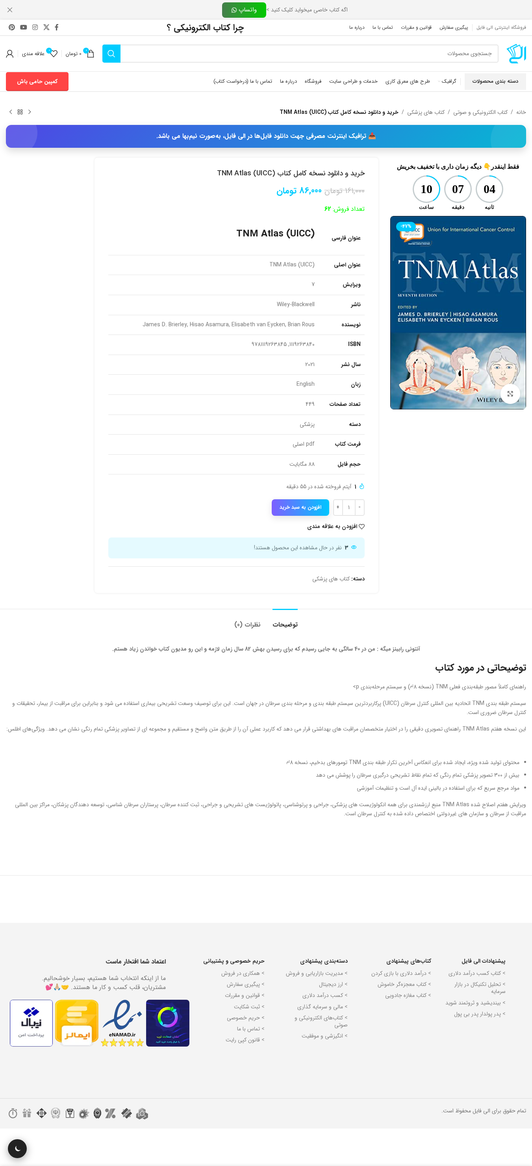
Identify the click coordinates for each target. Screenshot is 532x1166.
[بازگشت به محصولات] (20, 112)
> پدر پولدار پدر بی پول (480, 1014)
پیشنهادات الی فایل (484, 961)
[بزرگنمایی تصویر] (510, 394)
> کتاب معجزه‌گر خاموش (404, 984)
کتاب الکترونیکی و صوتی (480, 112)
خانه (521, 112)
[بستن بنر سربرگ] (10, 10)
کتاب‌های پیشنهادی (408, 961)
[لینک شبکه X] (46, 27)
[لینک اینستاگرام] (35, 27)
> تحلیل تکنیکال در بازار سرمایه (480, 988)
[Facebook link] (56, 27)
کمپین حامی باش (37, 81)
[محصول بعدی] (10, 112)
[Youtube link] (23, 27)
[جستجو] (111, 54)
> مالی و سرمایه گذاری (322, 1006)
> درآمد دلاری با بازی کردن (401, 973)
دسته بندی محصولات (495, 81)
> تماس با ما (251, 1029)
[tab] (285, 621)
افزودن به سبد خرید (300, 507)
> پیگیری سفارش (246, 984)
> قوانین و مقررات (245, 995)
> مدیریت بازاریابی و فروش (317, 973)
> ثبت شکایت (249, 1006)
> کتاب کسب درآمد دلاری (477, 973)
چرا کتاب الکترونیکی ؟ (205, 27)
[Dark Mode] (17, 1148)
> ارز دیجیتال (333, 984)
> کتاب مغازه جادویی (408, 995)
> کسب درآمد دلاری (325, 995)
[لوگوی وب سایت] (516, 53)
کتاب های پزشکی (426, 112)
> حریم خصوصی (246, 1018)
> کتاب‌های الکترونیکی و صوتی (321, 1021)
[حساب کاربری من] (10, 53)
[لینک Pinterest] (11, 27)
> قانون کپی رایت (245, 1040)
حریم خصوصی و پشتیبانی (234, 961)
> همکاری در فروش (243, 973)
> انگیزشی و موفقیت (325, 1036)
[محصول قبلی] (29, 112)
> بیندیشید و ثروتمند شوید (475, 1003)
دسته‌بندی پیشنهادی (324, 961)
